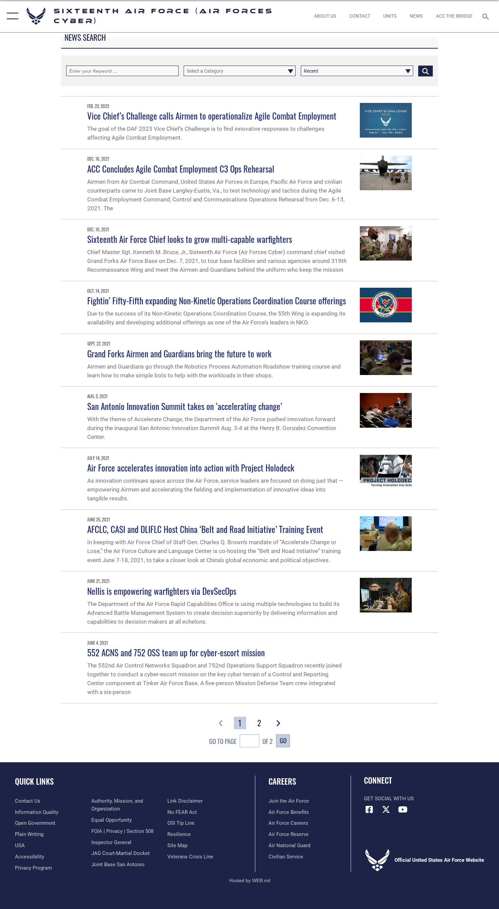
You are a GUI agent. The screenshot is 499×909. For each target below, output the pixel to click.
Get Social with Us (389, 799)
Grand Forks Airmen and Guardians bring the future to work (179, 353)
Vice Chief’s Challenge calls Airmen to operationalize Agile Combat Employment (211, 115)
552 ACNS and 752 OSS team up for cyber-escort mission (176, 652)
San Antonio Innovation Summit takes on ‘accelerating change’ (184, 406)
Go (283, 740)
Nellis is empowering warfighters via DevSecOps (161, 591)
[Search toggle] (487, 15)
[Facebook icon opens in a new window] (369, 809)
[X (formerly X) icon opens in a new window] (386, 809)
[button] (11, 16)
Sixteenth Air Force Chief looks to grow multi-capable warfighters (189, 239)
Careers (282, 781)
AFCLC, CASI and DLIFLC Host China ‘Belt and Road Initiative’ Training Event (205, 529)
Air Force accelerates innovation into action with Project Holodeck (190, 467)
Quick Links (34, 781)
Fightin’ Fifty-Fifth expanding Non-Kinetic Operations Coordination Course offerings (216, 300)
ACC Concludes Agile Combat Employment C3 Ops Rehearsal (180, 168)
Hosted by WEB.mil (249, 880)
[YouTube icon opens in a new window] (403, 809)
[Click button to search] (425, 71)
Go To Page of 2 (241, 741)
